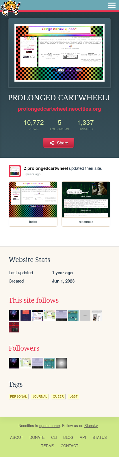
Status (99, 437)
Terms (47, 445)
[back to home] (10, 8)
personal (18, 396)
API (83, 437)
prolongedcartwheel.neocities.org (59, 108)
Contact (69, 445)
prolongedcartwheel (47, 168)
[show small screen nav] (112, 5)
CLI (54, 437)
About (16, 437)
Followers (24, 348)
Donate (37, 437)
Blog (68, 437)
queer (58, 396)
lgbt (73, 396)
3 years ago (32, 174)
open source (49, 425)
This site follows (34, 300)
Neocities (26, 425)
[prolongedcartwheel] (15, 171)
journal (40, 396)
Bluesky (91, 425)
